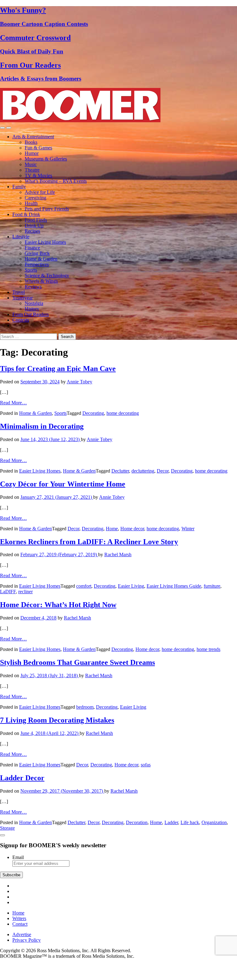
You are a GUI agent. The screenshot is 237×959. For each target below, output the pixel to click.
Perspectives (37, 264)
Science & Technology (47, 275)
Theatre (32, 170)
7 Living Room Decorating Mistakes (57, 720)
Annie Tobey (79, 381)
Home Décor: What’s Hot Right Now (58, 605)
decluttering (142, 470)
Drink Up (34, 225)
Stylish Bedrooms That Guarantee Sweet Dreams (77, 662)
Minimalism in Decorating (42, 426)
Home (112, 528)
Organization (214, 822)
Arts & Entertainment (33, 136)
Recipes (32, 231)
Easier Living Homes (45, 242)
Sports (31, 270)
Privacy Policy (26, 940)
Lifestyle (20, 236)
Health (31, 203)
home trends (208, 649)
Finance (32, 247)
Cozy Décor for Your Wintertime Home (62, 484)
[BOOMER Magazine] (80, 120)
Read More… (13, 402)
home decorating (122, 413)
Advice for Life (40, 192)
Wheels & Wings (41, 281)
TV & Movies (38, 175)
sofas (146, 764)
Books (31, 142)
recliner (25, 591)
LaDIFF (8, 591)
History (32, 308)
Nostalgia (34, 303)
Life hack (190, 822)
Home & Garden (41, 258)
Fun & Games (38, 147)
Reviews (33, 286)
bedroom (85, 707)
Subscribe (11, 875)
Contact (19, 924)
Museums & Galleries (46, 158)
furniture (212, 586)
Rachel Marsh (117, 554)
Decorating (93, 413)
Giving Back (37, 253)
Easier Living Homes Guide (174, 586)
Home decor (132, 528)
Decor (162, 470)
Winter (187, 528)
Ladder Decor (22, 778)
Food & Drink (26, 214)
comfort (83, 586)
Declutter (120, 470)
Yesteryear (22, 297)
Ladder (171, 822)
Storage (7, 828)
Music (31, 164)
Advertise (21, 934)
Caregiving (35, 197)
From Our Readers (30, 314)
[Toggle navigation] (2, 128)
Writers (19, 918)
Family (19, 186)
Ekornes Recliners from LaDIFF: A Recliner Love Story (89, 542)
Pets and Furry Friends (47, 208)
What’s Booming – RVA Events (56, 181)
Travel (18, 292)
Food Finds (36, 220)
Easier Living (131, 586)
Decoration (137, 822)
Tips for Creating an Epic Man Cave (58, 369)
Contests (20, 320)
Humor (32, 153)
